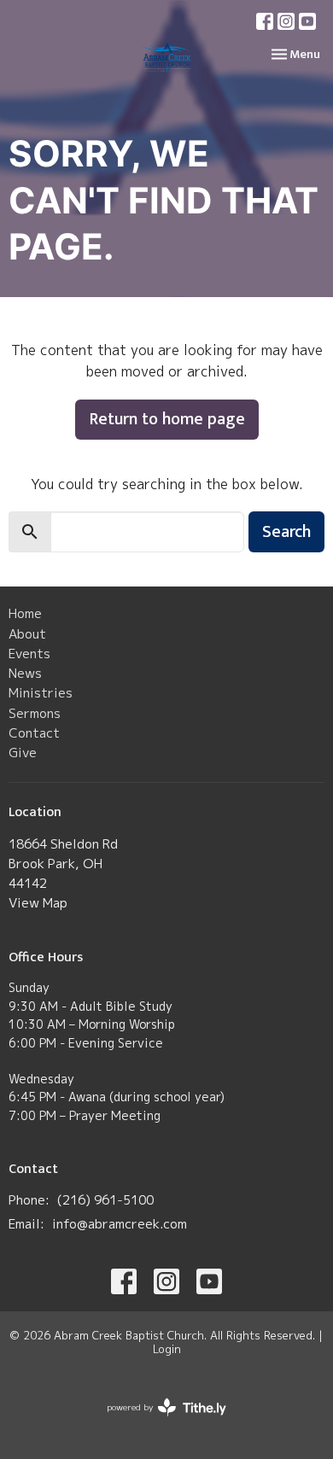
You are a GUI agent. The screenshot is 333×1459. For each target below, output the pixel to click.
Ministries (41, 693)
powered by (157, 1421)
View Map (38, 903)
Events (29, 653)
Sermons (35, 713)
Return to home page (167, 419)
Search (286, 531)
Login (167, 1349)
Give (23, 753)
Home (25, 613)
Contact (34, 733)
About (27, 634)
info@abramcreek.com (119, 1224)
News (25, 673)
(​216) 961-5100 (105, 1200)
